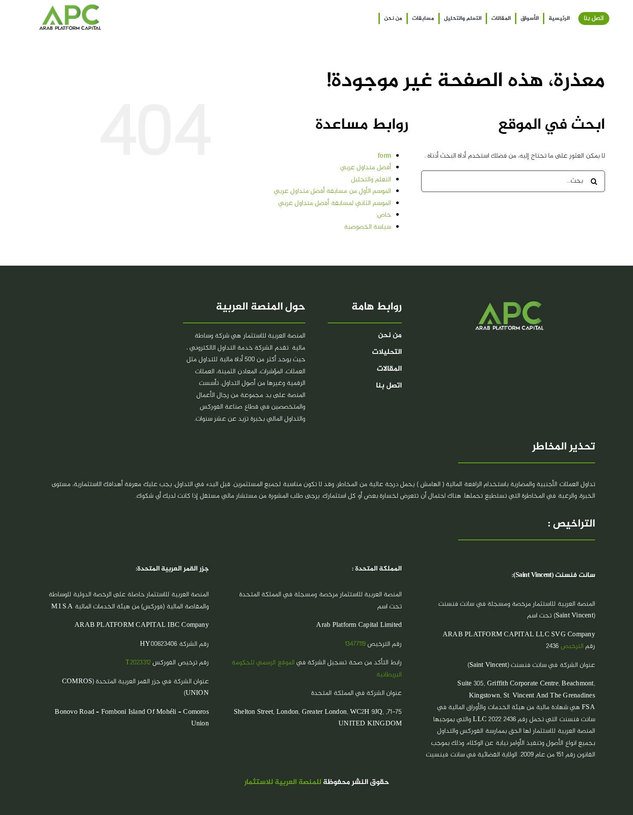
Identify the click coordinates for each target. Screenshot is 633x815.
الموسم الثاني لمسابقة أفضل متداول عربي (334, 203)
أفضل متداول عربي (365, 168)
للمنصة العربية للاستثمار (282, 782)
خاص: (383, 215)
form (384, 156)
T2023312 (138, 663)
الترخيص (572, 646)
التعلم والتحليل (371, 180)
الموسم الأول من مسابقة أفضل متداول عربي (332, 191)
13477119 (355, 644)
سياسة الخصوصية (367, 227)
